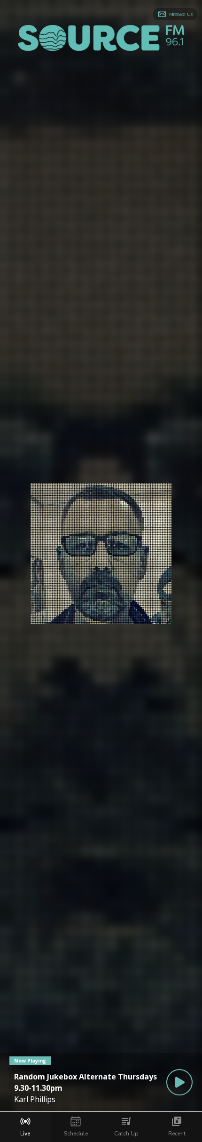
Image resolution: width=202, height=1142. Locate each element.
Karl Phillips (34, 1099)
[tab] (25, 1127)
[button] (175, 14)
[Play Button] (179, 1082)
